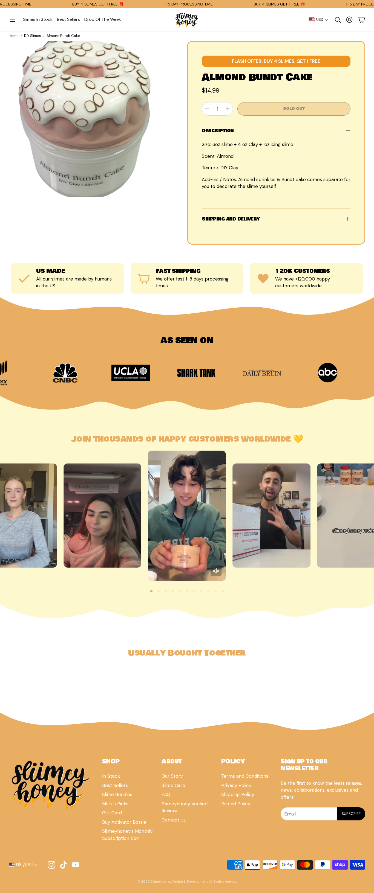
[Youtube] (75, 865)
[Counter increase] (228, 109)
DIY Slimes (32, 35)
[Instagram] (51, 865)
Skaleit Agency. (225, 881)
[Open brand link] (84, 373)
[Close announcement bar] (368, 4)
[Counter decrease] (207, 109)
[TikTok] (63, 865)
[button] (12, 19)
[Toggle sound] (216, 570)
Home (14, 35)
